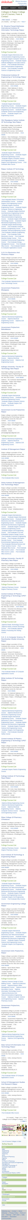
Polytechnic (5, 1152)
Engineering (5, 1151)
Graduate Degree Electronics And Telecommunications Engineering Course (13, 108)
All (3, 1188)
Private (4, 1200)
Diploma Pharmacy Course (10, 587)
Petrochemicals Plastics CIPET (11, 1173)
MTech (4, 1168)
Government (5, 1199)
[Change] (9, 1189)
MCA (3, 1155)
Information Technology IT (9, 1165)
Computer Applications (8, 1167)
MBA (3, 1149)
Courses (12, 8)
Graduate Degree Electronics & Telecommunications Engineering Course (11, 217)
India (3, 1205)
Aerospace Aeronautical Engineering (12, 1162)
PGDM (4, 1170)
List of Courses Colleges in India (11, 1141)
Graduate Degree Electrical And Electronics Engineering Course (13, 525)
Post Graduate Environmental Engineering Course (12, 240)
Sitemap (8, 1215)
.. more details (19, 39)
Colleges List (23, 5)
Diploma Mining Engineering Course (13, 803)
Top (25, 1137)
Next (23, 22)
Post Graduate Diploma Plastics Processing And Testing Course (11, 630)
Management (6, 1164)
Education (21, 8)
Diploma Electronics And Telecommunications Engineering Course (11, 995)
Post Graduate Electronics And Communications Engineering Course (12, 66)
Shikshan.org (6, 1211)
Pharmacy (5, 1153)
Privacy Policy (13, 1213)
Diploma (4, 1158)
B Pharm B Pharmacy (8, 1156)
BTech (4, 1159)
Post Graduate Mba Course (10, 478)
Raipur (4, 1182)
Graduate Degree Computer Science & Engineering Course (13, 209)
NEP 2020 (16, 1215)
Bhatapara (5, 1183)
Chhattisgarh (5, 1194)
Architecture (5, 1171)
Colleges (4, 8)
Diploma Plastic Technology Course (13, 625)
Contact (14, 1211)
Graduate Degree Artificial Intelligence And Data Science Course (13, 62)
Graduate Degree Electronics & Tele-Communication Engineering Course (13, 720)
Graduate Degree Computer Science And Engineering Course (13, 111)
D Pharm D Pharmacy (8, 1161)
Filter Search (6, 20)
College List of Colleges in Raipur (12, 1119)
